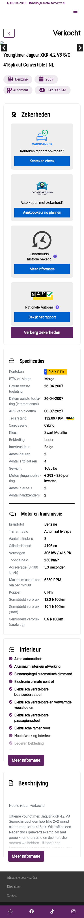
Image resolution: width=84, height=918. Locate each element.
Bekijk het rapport (42, 317)
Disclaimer (14, 886)
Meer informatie (42, 269)
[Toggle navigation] (75, 11)
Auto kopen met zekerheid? (42, 202)
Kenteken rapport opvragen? (42, 151)
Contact (12, 895)
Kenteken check (42, 161)
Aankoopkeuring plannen (42, 212)
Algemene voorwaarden (22, 877)
